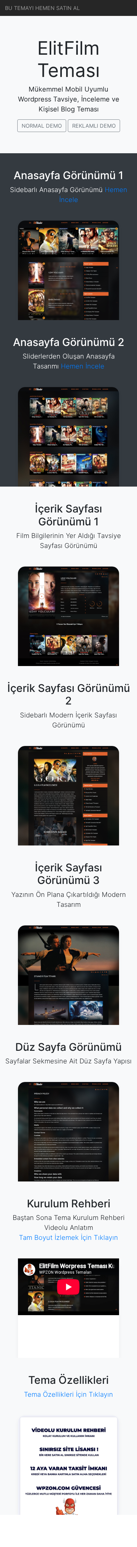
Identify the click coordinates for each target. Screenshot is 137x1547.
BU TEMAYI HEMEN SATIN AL (42, 8)
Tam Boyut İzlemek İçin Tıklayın (68, 1238)
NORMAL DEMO (42, 125)
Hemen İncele (82, 366)
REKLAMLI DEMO (94, 125)
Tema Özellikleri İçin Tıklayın (68, 1394)
